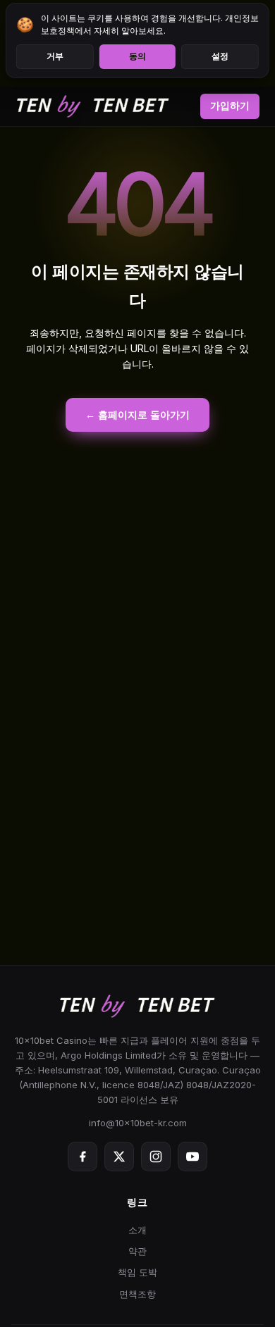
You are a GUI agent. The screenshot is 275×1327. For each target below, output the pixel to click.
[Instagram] (156, 1156)
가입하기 (230, 105)
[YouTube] (192, 1156)
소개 (137, 1229)
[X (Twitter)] (119, 1156)
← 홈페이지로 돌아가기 (137, 414)
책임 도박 (137, 1272)
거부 (55, 56)
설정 (220, 56)
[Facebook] (82, 1156)
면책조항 (137, 1294)
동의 (137, 56)
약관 (137, 1251)
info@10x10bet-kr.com (138, 1122)
